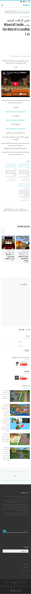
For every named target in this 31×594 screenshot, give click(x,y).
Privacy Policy (24, 570)
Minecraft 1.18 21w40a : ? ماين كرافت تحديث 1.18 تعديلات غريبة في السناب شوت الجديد (16, 501)
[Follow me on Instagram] (26, 2)
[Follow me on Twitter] (29, 2)
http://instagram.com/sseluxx (15, 128)
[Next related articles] (3, 231)
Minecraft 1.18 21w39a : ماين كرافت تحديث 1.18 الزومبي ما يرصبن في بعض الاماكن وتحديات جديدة (15, 505)
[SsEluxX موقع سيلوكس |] (26, 5)
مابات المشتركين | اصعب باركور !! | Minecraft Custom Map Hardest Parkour (23, 257)
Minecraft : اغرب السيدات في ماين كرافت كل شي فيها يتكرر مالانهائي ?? (15, 497)
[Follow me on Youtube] (24, 2)
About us (26, 564)
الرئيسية (28, 11)
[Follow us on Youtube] (21, 2)
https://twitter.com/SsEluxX (15, 120)
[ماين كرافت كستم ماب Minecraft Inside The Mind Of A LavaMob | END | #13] (23, 192)
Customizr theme (25, 586)
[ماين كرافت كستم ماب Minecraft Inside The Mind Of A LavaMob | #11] (23, 172)
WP (9, 586)
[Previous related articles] (7, 231)
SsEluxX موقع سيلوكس (16, 582)
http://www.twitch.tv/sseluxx (15, 111)
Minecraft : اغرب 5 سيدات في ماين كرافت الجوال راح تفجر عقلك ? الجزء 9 (16, 509)
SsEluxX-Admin (26, 56)
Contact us (25, 567)
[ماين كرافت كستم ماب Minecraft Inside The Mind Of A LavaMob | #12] (9, 172)
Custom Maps (21, 11)
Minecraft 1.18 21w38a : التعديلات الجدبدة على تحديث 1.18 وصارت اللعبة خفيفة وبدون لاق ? (16, 513)
